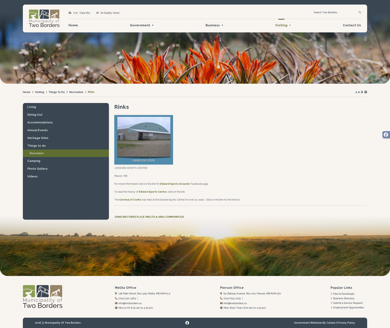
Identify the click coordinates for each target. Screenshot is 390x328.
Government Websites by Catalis (314, 322)
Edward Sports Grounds (175, 183)
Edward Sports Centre (153, 191)
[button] (359, 12)
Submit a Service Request (348, 303)
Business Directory (343, 298)
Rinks (91, 92)
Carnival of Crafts (130, 199)
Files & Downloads (343, 293)
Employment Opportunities (348, 307)
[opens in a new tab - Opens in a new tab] (386, 134)
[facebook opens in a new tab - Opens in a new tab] (187, 323)
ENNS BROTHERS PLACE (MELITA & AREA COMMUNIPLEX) (149, 216)
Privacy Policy (346, 322)
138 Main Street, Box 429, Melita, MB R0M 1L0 (144, 293)
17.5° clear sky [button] (81, 12)
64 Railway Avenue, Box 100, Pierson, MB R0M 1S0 (252, 293)
